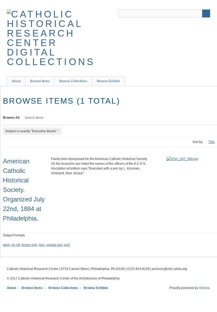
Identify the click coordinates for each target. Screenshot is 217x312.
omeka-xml (54, 245)
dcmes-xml (29, 245)
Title (212, 142)
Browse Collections (73, 81)
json (42, 245)
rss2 (67, 245)
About (16, 81)
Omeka (204, 288)
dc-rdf (16, 245)
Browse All (11, 118)
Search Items (34, 118)
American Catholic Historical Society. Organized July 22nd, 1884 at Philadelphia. (24, 190)
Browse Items (39, 81)
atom (6, 245)
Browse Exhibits (108, 81)
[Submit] (206, 13)
